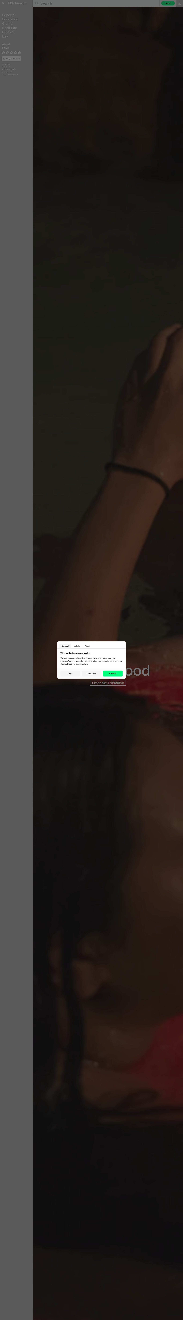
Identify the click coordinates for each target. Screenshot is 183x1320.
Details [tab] (77, 646)
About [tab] (87, 646)
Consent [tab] (65, 646)
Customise (91, 673)
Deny (70, 673)
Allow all (112, 673)
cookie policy (81, 664)
